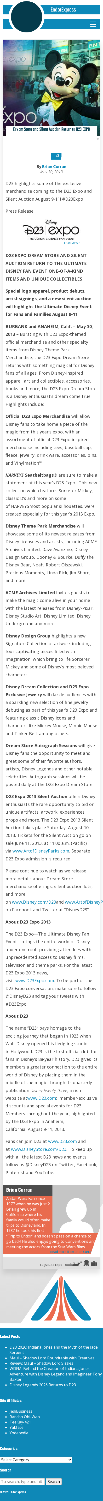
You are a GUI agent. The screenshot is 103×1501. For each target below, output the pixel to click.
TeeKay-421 (20, 1422)
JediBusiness (21, 1411)
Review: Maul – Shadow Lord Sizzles (41, 1363)
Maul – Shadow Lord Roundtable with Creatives (52, 1358)
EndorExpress (63, 10)
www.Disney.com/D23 (34, 902)
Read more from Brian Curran (71, 1251)
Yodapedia (19, 1432)
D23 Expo (55, 1264)
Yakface (16, 1427)
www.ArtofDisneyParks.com (40, 851)
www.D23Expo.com (34, 980)
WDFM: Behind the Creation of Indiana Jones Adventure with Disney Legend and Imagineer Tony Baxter (56, 1374)
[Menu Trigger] (93, 24)
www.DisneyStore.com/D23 (38, 1149)
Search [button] (54, 1481)
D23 (56, 156)
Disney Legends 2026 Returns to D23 (43, 1384)
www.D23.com (41, 1098)
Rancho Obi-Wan (25, 1416)
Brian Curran (54, 166)
